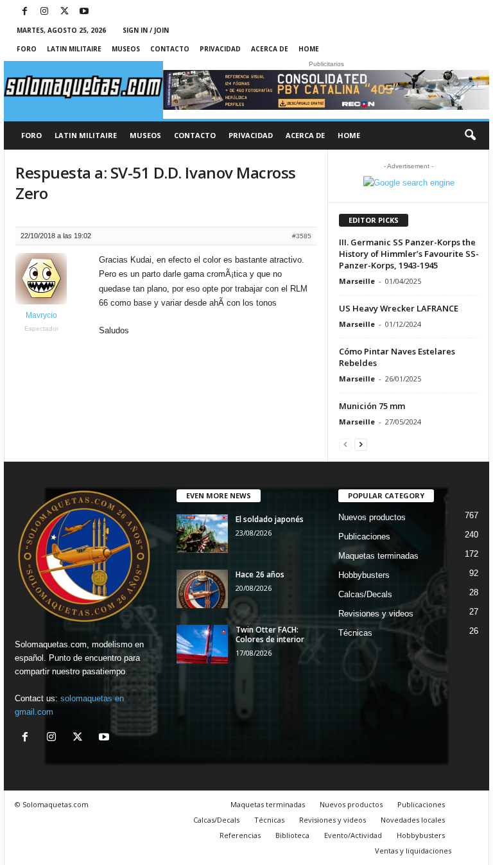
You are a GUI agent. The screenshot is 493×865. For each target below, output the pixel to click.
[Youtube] (84, 12)
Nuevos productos (372, 517)
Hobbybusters (364, 575)
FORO (27, 48)
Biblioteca (292, 835)
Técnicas (355, 633)
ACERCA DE (269, 48)
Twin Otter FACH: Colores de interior (270, 634)
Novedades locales (413, 820)
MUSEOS (126, 48)
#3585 (301, 236)
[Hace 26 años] (202, 589)
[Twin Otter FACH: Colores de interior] (202, 644)
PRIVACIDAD (220, 48)
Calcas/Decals (365, 594)
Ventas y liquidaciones (413, 850)
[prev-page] (345, 444)
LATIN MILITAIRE (74, 48)
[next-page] (360, 444)
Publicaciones (364, 536)
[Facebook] (24, 12)
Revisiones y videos (375, 613)
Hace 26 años (260, 574)
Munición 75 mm (372, 406)
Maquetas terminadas (378, 556)
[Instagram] (44, 12)
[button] (470, 135)
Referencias (240, 835)
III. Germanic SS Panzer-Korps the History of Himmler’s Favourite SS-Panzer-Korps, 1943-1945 (409, 253)
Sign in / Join (146, 30)
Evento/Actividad (353, 835)
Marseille (357, 281)
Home (308, 48)
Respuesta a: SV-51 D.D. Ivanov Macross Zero (155, 183)
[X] (64, 12)
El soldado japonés (270, 519)
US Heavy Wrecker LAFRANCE (398, 308)
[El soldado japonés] (202, 533)
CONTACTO (169, 48)
